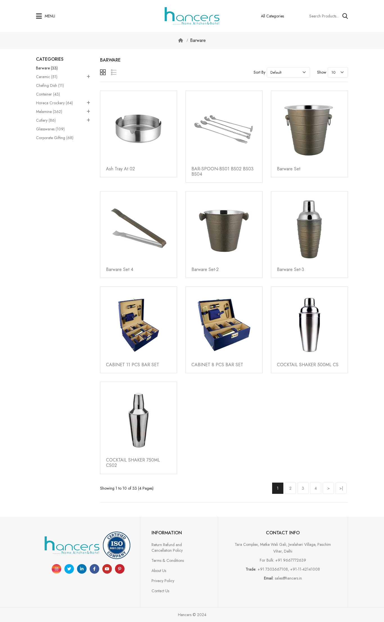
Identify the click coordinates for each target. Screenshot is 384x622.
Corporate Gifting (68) (54, 138)
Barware (198, 40)
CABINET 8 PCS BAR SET (217, 364)
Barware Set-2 (205, 269)
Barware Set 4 (119, 269)
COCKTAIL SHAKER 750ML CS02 (133, 463)
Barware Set (288, 169)
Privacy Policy (163, 580)
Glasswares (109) (50, 129)
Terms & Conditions (168, 560)
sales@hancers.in (288, 578)
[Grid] (103, 72)
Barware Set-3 (290, 269)
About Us (159, 570)
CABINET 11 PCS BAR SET (132, 364)
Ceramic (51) (46, 77)
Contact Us (160, 591)
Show (321, 72)
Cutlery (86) (46, 120)
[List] (114, 72)
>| (341, 488)
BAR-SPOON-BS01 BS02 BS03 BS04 (222, 171)
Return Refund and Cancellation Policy (167, 547)
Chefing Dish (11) (50, 85)
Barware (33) (47, 68)
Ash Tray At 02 (120, 169)
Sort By (259, 72)
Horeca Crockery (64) (54, 103)
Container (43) (48, 94)
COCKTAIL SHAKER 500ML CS (307, 364)
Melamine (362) (49, 111)
